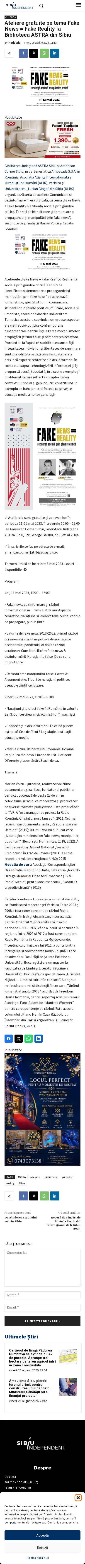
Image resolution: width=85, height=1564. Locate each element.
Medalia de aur (17, 864)
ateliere (35, 1177)
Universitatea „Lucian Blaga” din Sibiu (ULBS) (39, 188)
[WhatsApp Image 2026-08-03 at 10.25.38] (42, 139)
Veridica (55, 183)
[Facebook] (23, 53)
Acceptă (42, 1535)
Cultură (10, 17)
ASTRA (22, 1177)
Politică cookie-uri (38, 1557)
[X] (33, 53)
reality (10, 1183)
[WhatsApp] (44, 53)
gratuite (67, 1177)
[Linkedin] (54, 53)
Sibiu (22, 1183)
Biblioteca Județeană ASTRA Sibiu (30, 165)
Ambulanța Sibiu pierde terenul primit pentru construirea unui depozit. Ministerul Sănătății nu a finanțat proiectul (29, 1388)
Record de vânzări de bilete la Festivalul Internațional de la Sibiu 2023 (63, 1223)
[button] (78, 1497)
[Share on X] (19, 1039)
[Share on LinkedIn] (38, 1039)
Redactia (15, 43)
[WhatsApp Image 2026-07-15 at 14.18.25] (42, 1109)
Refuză (42, 1548)
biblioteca (51, 1177)
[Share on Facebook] (9, 1039)
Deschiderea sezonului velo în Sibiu (21, 1219)
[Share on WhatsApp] (28, 1039)
